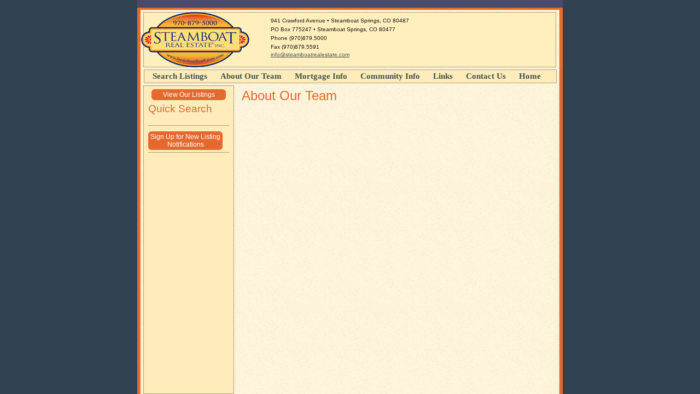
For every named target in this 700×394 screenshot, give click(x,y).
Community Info (390, 76)
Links (443, 76)
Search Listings (179, 76)
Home (530, 76)
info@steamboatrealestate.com (310, 54)
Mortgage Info (321, 76)
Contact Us (486, 76)
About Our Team (251, 76)
